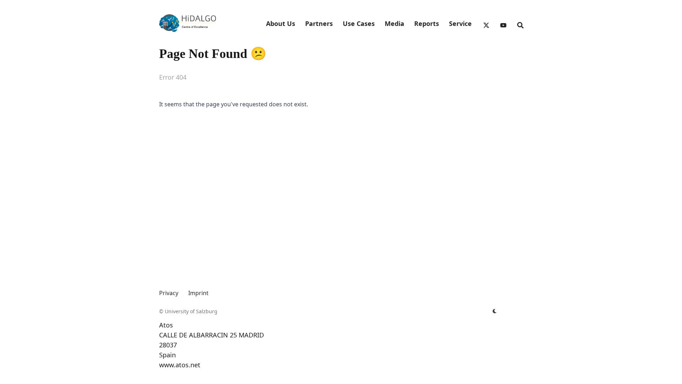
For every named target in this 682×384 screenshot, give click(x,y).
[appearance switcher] (494, 311)
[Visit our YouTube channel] (502, 23)
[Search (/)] (519, 23)
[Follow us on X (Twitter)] (485, 23)
